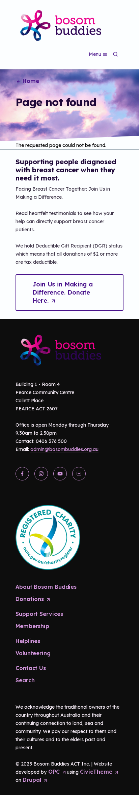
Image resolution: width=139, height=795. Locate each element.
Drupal (35, 780)
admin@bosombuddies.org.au (64, 449)
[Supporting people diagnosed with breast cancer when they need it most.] (58, 24)
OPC (56, 772)
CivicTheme (99, 772)
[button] (69, 292)
